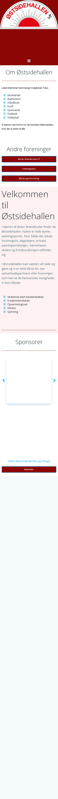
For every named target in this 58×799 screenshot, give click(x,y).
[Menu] (29, 61)
